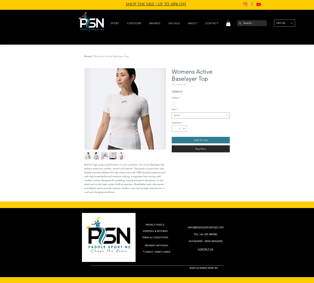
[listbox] (284, 23)
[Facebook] (251, 4)
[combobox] (201, 115)
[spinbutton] (179, 128)
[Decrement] (174, 128)
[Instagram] (245, 4)
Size (174, 109)
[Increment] (184, 128)
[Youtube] (258, 4)
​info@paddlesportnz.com (206, 227)
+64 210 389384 (208, 234)
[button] (228, 23)
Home (88, 56)
